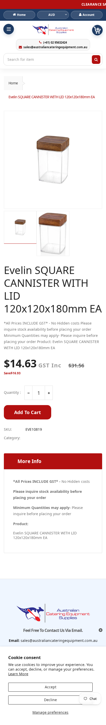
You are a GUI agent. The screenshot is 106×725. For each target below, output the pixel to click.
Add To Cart (27, 412)
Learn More (18, 673)
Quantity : (12, 392)
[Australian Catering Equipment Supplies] (53, 29)
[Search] (96, 59)
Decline (50, 699)
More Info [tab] (29, 461)
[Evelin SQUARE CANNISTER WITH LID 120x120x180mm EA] (53, 160)
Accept (50, 686)
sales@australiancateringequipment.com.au (55, 47)
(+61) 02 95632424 (55, 42)
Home (13, 83)
